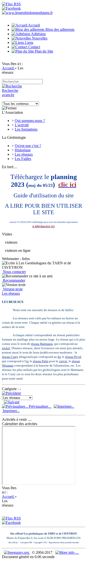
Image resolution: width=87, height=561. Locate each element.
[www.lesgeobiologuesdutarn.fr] (27, 13)
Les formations (26, 129)
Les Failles (23, 159)
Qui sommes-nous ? (30, 121)
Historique (23, 150)
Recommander (13, 280)
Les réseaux (24, 154)
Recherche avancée (10, 92)
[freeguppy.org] (17, 552)
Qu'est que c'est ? (28, 146)
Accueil (8, 68)
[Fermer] (9, 108)
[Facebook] (11, 8)
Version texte (12, 289)
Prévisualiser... (40, 406)
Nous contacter (14, 272)
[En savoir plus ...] (67, 552)
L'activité (22, 125)
